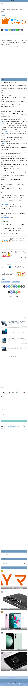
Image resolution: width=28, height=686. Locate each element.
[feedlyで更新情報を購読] (16, 292)
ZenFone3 (3, 121)
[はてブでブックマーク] (14, 30)
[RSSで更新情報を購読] (19, 292)
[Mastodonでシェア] (4, 30)
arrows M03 (3, 156)
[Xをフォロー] (9, 292)
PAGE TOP (14, 677)
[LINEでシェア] (17, 30)
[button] (19, 30)
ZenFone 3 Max (4, 131)
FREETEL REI (4, 137)
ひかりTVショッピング (16, 281)
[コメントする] (22, 30)
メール (3, 414)
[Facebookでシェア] (12, 30)
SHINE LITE (3, 143)
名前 (2, 409)
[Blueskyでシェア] (7, 30)
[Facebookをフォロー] (14, 292)
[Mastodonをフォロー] (11, 292)
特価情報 (4, 281)
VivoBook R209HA (5, 217)
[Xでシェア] (2, 30)
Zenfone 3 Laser (4, 125)
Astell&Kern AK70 (5, 210)
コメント (3, 396)
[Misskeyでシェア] (9, 30)
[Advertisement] (14, 61)
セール (3, 279)
